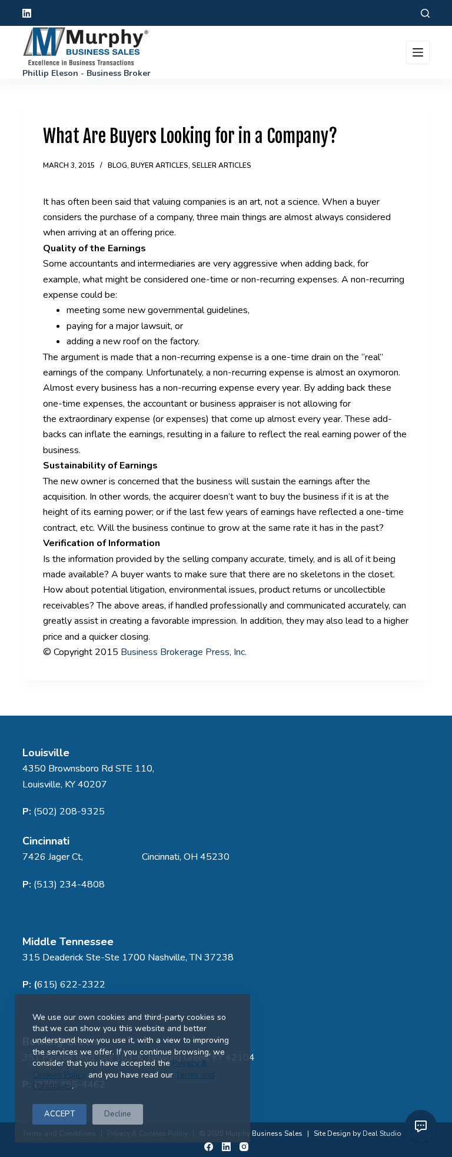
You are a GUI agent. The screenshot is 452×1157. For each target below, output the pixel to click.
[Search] (425, 13)
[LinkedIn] (26, 13)
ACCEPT (59, 1114)
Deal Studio (382, 1133)
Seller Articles (221, 165)
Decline (117, 1114)
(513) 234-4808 (69, 884)
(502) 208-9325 (69, 811)
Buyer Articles (159, 165)
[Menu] (418, 52)
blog (117, 165)
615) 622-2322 (71, 984)
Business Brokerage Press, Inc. (184, 652)
